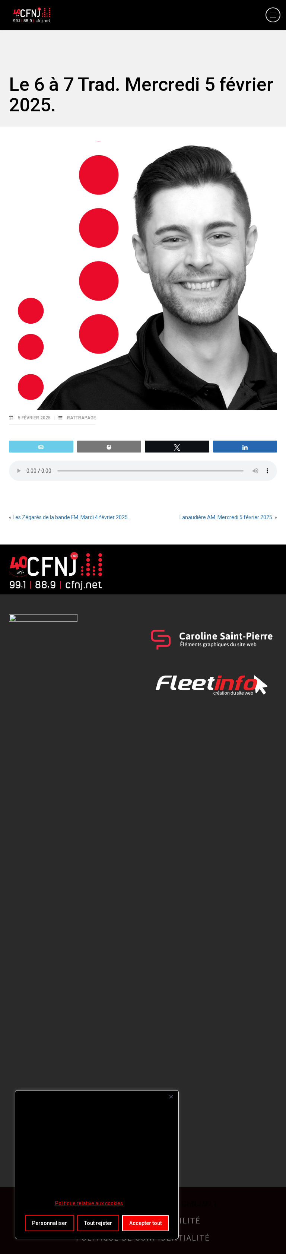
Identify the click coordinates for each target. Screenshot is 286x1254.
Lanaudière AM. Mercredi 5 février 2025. (226, 517)
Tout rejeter (98, 1223)
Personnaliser (49, 1223)
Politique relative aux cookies (89, 1203)
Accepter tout (145, 1223)
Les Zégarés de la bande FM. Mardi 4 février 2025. (71, 517)
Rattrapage (81, 417)
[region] (97, 1164)
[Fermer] (170, 1096)
